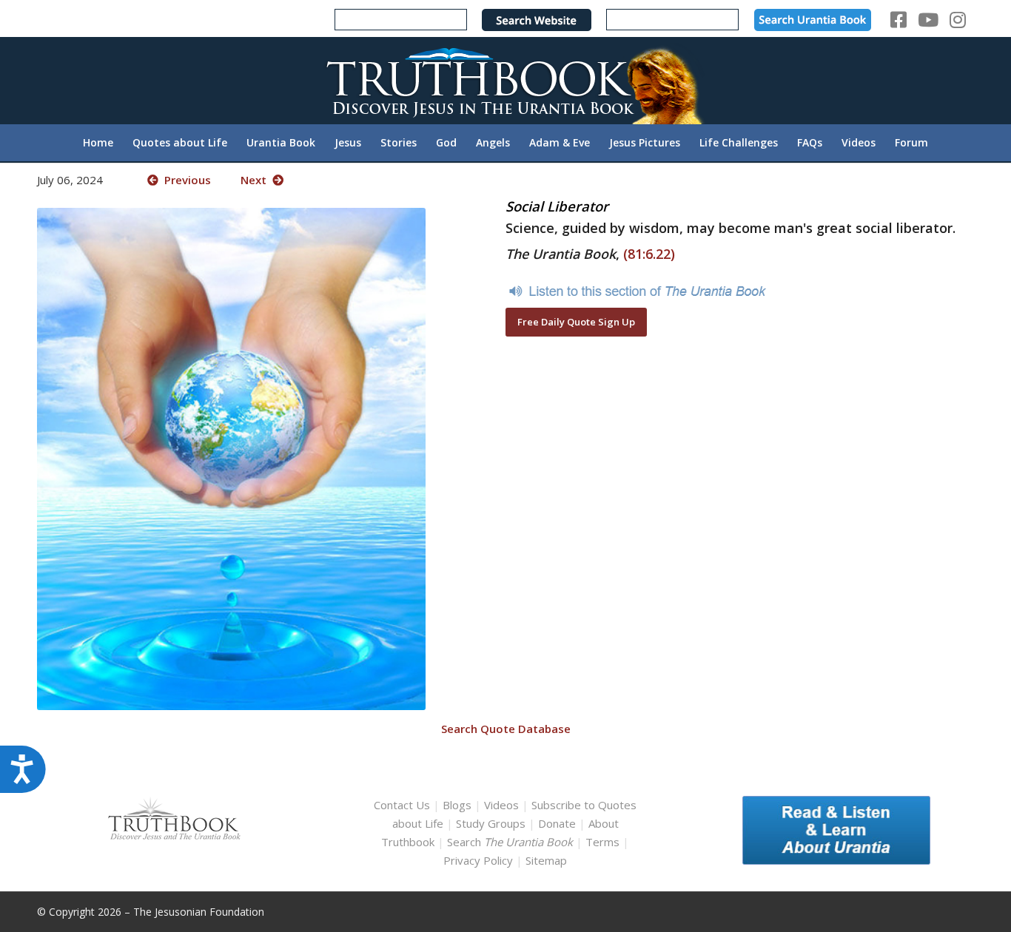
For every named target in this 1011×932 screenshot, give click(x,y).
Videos (501, 804)
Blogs (457, 804)
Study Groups (492, 823)
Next (256, 179)
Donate (557, 823)
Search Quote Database (506, 728)
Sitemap (546, 860)
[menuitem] (98, 142)
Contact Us (402, 804)
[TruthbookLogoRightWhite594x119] (505, 80)
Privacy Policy (478, 860)
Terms (602, 841)
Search (511, 841)
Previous (184, 179)
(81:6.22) (649, 254)
